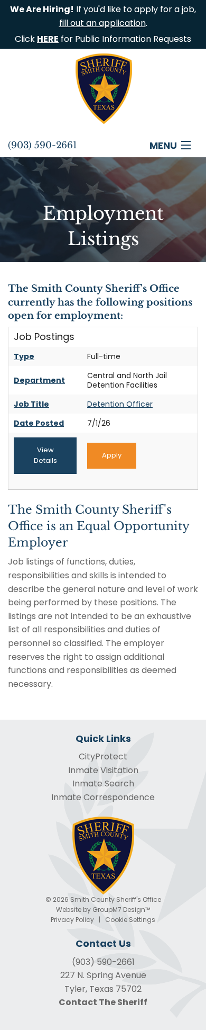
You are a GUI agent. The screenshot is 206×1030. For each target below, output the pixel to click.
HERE (48, 39)
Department (39, 380)
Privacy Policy (72, 919)
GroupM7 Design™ (121, 909)
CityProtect (103, 756)
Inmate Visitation (103, 770)
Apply (111, 455)
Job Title (31, 404)
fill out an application (102, 23)
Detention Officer (120, 404)
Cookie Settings (130, 919)
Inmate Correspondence (103, 797)
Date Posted (39, 423)
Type (24, 356)
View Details (45, 455)
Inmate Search (103, 783)
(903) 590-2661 (103, 962)
